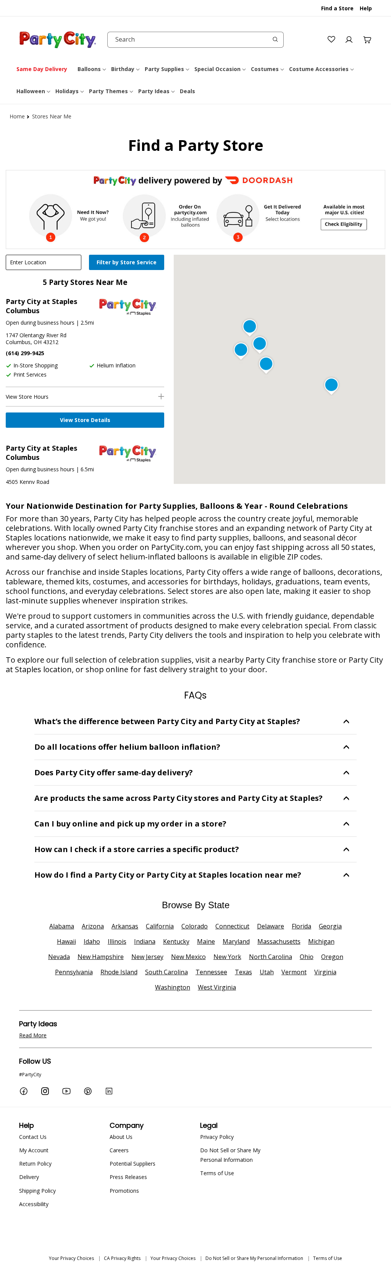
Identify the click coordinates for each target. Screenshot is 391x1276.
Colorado (194, 926)
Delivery (29, 1177)
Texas (243, 972)
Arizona (93, 926)
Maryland (236, 941)
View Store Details (85, 420)
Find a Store (337, 8)
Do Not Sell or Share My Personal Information (230, 1155)
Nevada (59, 957)
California (160, 926)
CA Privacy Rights (122, 1258)
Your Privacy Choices (71, 1258)
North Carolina (270, 957)
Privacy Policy (217, 1136)
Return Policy (35, 1163)
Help (366, 8)
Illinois (117, 941)
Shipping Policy (37, 1190)
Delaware (270, 926)
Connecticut (232, 926)
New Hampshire (101, 957)
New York (227, 957)
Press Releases (128, 1177)
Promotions (124, 1190)
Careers (119, 1150)
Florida (301, 926)
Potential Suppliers (132, 1163)
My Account (33, 1150)
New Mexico (188, 957)
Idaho (92, 941)
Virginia (325, 972)
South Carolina (166, 972)
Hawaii (66, 941)
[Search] (275, 39)
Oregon (332, 957)
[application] (127, 263)
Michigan (321, 941)
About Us (121, 1136)
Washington (172, 987)
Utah (267, 972)
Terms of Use (217, 1173)
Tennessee (211, 972)
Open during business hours (40, 322)
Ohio (306, 957)
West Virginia (217, 987)
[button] (92, 69)
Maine (206, 941)
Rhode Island (118, 972)
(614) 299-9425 (25, 353)
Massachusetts (279, 941)
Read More (33, 1035)
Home (17, 116)
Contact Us (33, 1136)
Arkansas (124, 926)
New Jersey (147, 957)
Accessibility (33, 1204)
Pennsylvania (74, 972)
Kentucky (176, 941)
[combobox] (195, 39)
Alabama (61, 926)
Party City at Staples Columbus (41, 306)
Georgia (330, 926)
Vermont (294, 972)
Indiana (144, 941)
